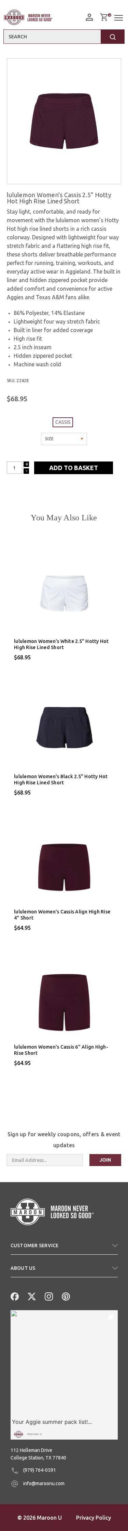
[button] (64, 1248)
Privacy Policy (93, 1518)
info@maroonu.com (43, 1483)
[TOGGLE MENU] (119, 18)
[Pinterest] (65, 1295)
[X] (31, 1295)
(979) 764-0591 (39, 1470)
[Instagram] (48, 1295)
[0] (104, 17)
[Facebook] (14, 1295)
